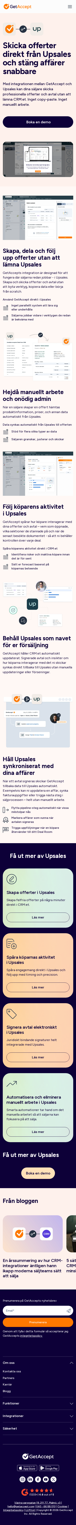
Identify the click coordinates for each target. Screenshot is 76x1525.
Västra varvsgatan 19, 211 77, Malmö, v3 (37, 1502)
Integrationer (13, 1416)
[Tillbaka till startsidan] (17, 6)
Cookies (62, 1506)
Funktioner (11, 1403)
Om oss (9, 1363)
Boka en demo (38, 122)
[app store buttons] (27, 1468)
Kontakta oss (12, 1371)
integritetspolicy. (31, 1335)
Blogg (7, 1391)
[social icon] (22, 1479)
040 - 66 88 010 (46, 1506)
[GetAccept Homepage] (38, 1456)
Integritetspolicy (13, 1510)
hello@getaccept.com (21, 1506)
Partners (8, 1378)
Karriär (7, 1384)
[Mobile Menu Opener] (70, 6)
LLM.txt (30, 1510)
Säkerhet (10, 1428)
